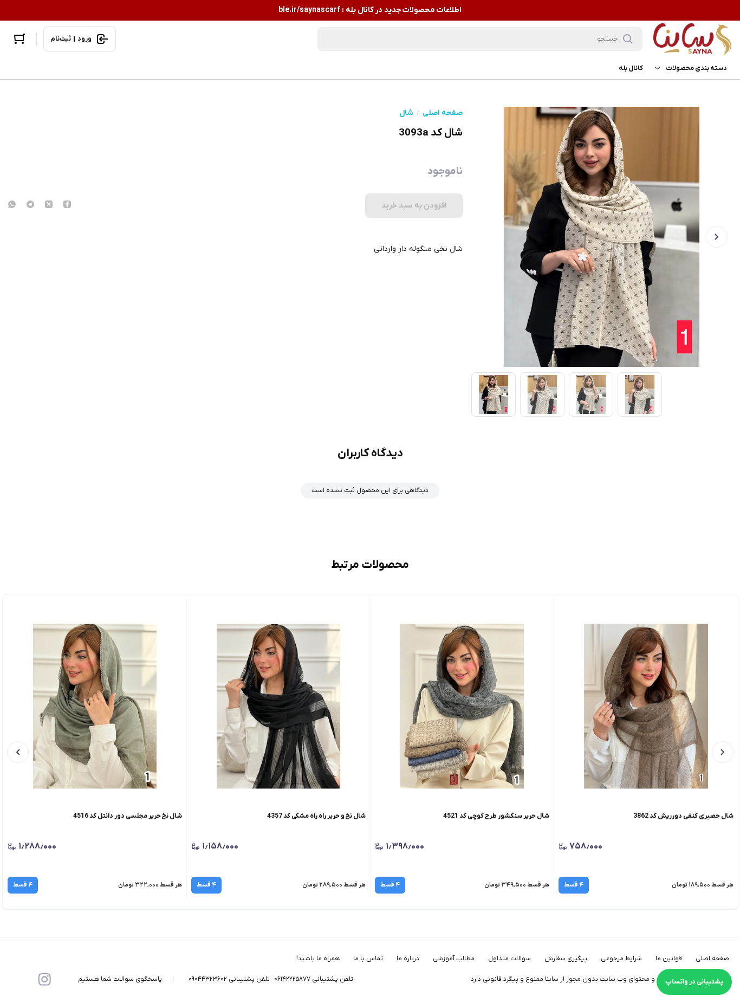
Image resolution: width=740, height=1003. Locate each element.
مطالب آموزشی (454, 958)
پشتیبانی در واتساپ (694, 982)
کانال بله (631, 68)
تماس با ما (368, 958)
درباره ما (408, 958)
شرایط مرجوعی (621, 958)
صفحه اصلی (443, 113)
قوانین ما (668, 958)
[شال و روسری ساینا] (692, 39)
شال (406, 113)
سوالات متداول (509, 958)
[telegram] (30, 205)
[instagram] (44, 979)
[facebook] (67, 205)
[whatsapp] (12, 205)
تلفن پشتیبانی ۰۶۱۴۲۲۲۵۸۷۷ (313, 979)
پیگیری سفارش (565, 958)
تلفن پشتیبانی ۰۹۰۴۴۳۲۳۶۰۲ (229, 979)
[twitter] (49, 205)
